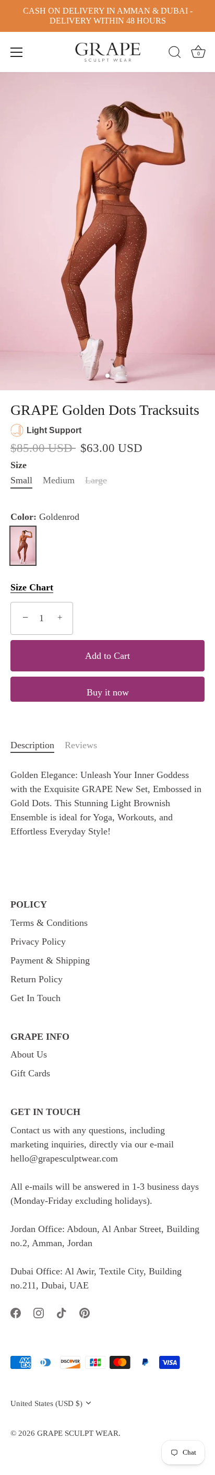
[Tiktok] (61, 1312)
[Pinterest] (84, 1312)
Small (21, 480)
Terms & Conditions (49, 922)
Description (32, 745)
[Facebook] (15, 1312)
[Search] (174, 53)
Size (18, 465)
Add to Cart (107, 656)
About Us (28, 1054)
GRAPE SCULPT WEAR (77, 1432)
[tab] (37, 745)
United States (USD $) (46, 1403)
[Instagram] (38, 1312)
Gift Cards (30, 1073)
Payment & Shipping (50, 960)
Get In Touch (35, 998)
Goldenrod (22, 546)
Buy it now (108, 692)
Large (96, 480)
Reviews (81, 745)
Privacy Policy (38, 941)
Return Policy (36, 979)
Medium (59, 480)
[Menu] (16, 52)
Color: (44, 517)
